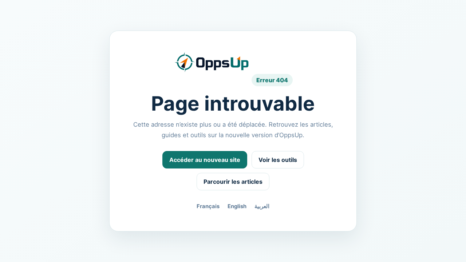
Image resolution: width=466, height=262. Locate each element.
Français (208, 206)
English (237, 206)
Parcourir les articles (233, 181)
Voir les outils (277, 159)
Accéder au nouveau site (204, 159)
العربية (261, 206)
